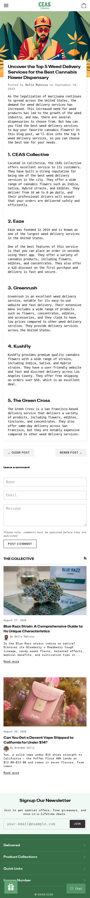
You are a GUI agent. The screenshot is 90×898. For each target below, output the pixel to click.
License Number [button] (17, 880)
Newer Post (71, 452)
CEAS (42, 895)
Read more (11, 661)
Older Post (19, 452)
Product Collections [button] (20, 857)
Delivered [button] (11, 845)
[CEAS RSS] (85, 558)
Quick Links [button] (12, 868)
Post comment (20, 544)
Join (77, 824)
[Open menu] (10, 5)
